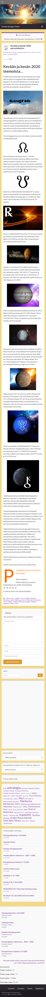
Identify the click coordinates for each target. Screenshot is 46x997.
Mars (21, 798)
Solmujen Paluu (9, 842)
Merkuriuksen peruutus (11, 801)
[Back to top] (41, 992)
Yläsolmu (32, 821)
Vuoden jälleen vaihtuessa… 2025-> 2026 (19, 855)
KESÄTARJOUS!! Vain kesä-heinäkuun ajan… (20, 889)
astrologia (14, 788)
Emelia (7, 52)
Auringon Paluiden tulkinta (31, 788)
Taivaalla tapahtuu (12, 54)
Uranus (6, 818)
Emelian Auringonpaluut (12, 849)
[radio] (4, 588)
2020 (4, 788)
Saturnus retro (19, 812)
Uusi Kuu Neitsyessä (11, 869)
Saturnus (8, 812)
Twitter (29, 988)
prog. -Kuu (12, 809)
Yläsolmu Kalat (7, 823)
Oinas (25, 806)
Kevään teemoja (30, 598)
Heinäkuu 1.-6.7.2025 (11, 875)
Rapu (26, 809)
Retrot (5, 54)
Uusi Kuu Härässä (24, 35)
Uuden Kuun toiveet (21, 818)
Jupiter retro (19, 598)
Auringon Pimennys (21, 791)
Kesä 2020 (19, 796)
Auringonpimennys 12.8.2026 (14, 835)
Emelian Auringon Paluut (10, 26)
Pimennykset (34, 806)
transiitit (25, 815)
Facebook (11, 988)
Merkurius (26, 801)
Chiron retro (10, 598)
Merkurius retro (36, 52)
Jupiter (34, 793)
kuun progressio (8, 799)
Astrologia (13, 52)
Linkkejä (6, 779)
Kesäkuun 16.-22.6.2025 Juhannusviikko (18, 895)
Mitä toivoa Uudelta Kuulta (30, 804)
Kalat (13, 796)
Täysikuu (36, 815)
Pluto (5, 809)
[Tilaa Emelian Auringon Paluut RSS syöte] (3, 1)
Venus (17, 820)
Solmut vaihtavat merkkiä (21, 602)
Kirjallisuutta (39, 988)
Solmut (10, 602)
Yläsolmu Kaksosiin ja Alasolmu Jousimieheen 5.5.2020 (22, 39)
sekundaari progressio (31, 812)
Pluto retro (30, 600)
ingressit (28, 793)
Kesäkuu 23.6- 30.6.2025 (12, 882)
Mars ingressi (29, 799)
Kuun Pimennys (35, 796)
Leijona (16, 799)
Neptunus (7, 806)
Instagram (20, 988)
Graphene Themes (16, 994)
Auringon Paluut (8, 791)
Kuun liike (25, 796)
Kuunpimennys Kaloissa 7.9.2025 (16, 862)
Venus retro (14, 603)
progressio (20, 809)
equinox (23, 793)
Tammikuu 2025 (14, 815)
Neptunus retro (20, 600)
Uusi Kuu (8, 820)
